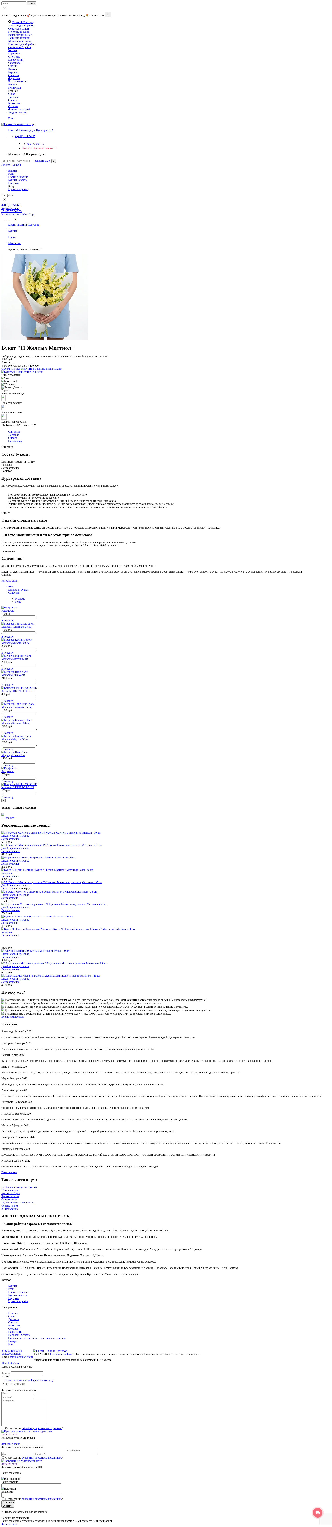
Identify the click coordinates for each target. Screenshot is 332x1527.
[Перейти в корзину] (12, 218)
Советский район (18, 28)
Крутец (12, 69)
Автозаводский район (21, 25)
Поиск (32, 3)
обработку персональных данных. (42, 1428)
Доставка (13, 97)
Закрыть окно (43, 160)
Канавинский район (20, 34)
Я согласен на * (34, 1428)
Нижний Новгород (23, 22)
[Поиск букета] (3, 218)
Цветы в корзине (18, 176)
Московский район (19, 41)
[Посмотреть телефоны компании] (8, 218)
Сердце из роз (9, 1205)
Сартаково (14, 62)
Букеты (12, 170)
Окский (12, 65)
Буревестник (15, 59)
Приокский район (19, 31)
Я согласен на (34, 1498)
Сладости (14, 592)
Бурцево (13, 72)
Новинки (13, 84)
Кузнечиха (14, 87)
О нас (11, 93)
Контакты (14, 103)
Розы (11, 173)
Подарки (13, 183)
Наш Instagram (10, 1363)
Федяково (14, 78)
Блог (11, 1344)
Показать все (9, 1172)
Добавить (8, 817)
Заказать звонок (11, 1353)
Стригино (14, 56)
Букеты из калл (10, 1196)
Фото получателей (19, 109)
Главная (13, 1313)
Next (18, 601)
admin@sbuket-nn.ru (21, 1356)
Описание (14, 431)
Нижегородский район (21, 44)
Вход (11, 118)
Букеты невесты (17, 179)
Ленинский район (19, 37)
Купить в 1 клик (52, 368)
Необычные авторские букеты (19, 1187)
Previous (20, 598)
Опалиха (13, 75)
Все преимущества (12, 1016)
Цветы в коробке (18, 189)
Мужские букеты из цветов (17, 1202)
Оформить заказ (10, 368)
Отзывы (13, 106)
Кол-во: (6, 1373)
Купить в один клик (40, 1431)
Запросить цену (32, 1460)
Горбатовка (15, 53)
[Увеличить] (44, 339)
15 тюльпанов (9, 1190)
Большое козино (17, 81)
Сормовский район (19, 47)
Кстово (12, 50)
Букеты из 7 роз (10, 1193)
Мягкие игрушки (18, 589)
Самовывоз (15, 441)
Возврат (13, 1341)
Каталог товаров (11, 164)
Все (10, 586)
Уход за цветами (17, 112)
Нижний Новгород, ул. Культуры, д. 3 (30, 130)
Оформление (9, 1199)
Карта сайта (15, 1331)
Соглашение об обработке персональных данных (37, 1337)
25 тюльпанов (9, 1208)
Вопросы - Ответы (19, 1334)
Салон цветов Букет (62, 1354)
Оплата (12, 100)
